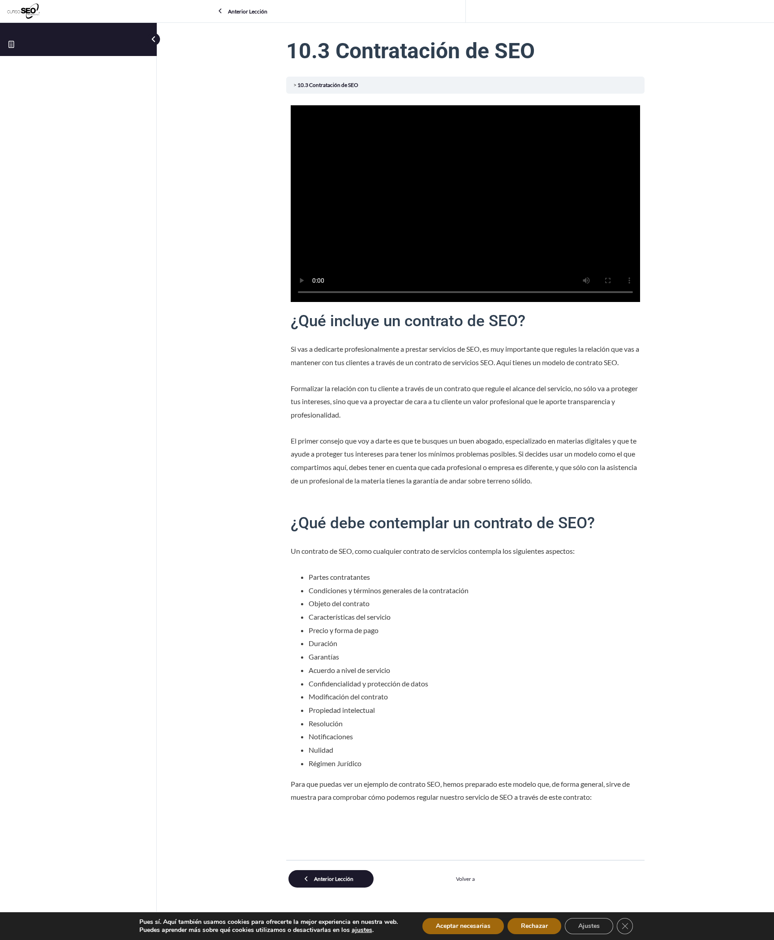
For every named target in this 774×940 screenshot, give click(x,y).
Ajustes (589, 926)
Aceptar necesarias (463, 926)
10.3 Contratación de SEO (327, 85)
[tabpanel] (465, 487)
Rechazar (534, 926)
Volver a (465, 878)
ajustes (362, 930)
